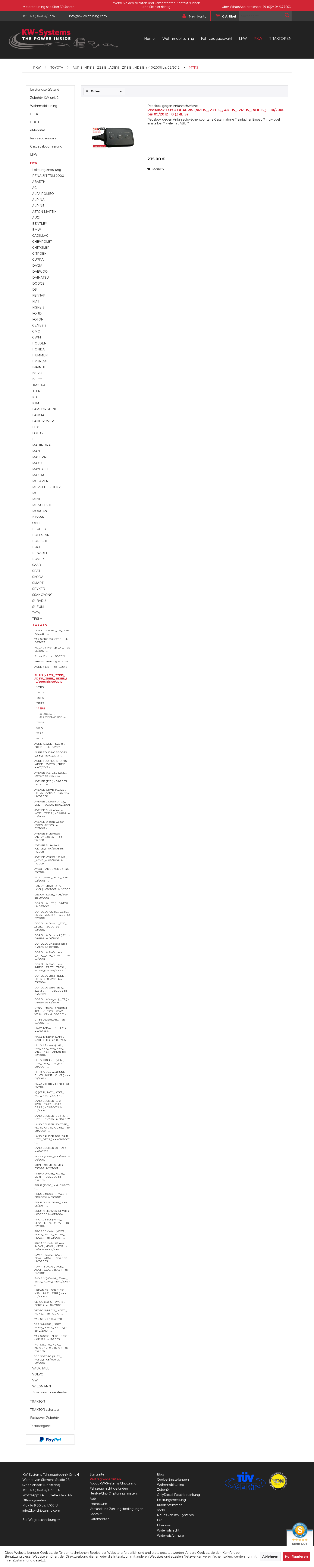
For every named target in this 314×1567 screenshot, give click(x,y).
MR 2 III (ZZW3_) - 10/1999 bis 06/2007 (52, 1158)
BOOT (34, 122)
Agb (93, 1499)
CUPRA (38, 259)
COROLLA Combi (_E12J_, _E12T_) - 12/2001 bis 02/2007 (50, 926)
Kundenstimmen (169, 1505)
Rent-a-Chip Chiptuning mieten (113, 1493)
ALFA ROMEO (43, 194)
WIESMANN (41, 1386)
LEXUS (37, 427)
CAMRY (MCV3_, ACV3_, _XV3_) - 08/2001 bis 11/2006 (52, 887)
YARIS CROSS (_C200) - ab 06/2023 (51, 640)
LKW (33, 155)
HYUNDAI (39, 361)
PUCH (37, 547)
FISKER (38, 307)
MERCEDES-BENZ (46, 487)
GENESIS (39, 325)
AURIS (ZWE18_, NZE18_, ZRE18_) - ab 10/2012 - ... (49, 745)
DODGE (38, 283)
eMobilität (37, 130)
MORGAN (39, 511)
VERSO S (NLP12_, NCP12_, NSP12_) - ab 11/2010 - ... (50, 1312)
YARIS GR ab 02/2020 (48, 1318)
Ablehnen (270, 1556)
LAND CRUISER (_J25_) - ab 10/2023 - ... (51, 632)
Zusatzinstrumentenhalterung (52, 1392)
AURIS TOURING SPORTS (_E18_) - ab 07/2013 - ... (50, 754)
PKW (34, 163)
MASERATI (40, 457)
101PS (40, 687)
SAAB (36, 565)
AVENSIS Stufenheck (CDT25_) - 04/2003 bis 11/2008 (48, 848)
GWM (36, 337)
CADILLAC (40, 236)
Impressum (98, 1504)
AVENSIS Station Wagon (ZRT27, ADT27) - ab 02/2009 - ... (49, 825)
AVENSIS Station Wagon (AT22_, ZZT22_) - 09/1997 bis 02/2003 (52, 813)
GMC (36, 331)
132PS (40, 703)
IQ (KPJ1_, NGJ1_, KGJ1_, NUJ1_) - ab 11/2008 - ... (49, 1094)
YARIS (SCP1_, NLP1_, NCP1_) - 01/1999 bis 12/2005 (51, 1337)
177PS (40, 722)
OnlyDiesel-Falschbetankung (178, 1495)
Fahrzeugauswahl (43, 138)
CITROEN (39, 254)
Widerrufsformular (170, 1535)
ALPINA (38, 200)
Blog (160, 1474)
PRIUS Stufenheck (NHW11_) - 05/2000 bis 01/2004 (51, 1212)
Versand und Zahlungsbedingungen (116, 1509)
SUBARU (39, 601)
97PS (40, 733)
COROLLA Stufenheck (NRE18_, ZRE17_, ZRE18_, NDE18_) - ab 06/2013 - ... (50, 967)
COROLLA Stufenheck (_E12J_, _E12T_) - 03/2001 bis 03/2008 (52, 955)
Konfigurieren (296, 1556)
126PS (40, 697)
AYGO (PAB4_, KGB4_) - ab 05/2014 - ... (51, 870)
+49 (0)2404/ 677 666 (44, 1490)
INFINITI (38, 367)
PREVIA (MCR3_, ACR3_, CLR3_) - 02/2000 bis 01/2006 (49, 1177)
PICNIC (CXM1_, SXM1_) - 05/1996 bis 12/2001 (49, 1166)
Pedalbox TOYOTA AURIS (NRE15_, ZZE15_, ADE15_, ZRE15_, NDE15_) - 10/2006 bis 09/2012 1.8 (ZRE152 (216, 110)
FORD (37, 313)
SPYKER (38, 589)
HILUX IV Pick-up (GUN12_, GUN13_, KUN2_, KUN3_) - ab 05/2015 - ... (52, 1075)
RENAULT (39, 553)
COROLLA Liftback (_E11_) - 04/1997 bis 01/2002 (51, 945)
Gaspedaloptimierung (46, 146)
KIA (35, 397)
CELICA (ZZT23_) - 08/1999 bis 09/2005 (51, 896)
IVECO (37, 379)
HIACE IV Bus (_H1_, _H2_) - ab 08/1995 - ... (50, 1029)
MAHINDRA (41, 445)
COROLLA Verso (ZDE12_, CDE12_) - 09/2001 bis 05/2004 (50, 979)
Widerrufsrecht (168, 1530)
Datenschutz (99, 1519)
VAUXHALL (40, 1368)
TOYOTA (39, 625)
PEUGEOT (40, 529)
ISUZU (37, 373)
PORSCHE (40, 541)
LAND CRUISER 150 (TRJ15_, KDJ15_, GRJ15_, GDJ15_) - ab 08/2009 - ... (52, 1127)
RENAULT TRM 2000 (48, 176)
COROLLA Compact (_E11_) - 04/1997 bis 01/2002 (52, 936)
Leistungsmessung (46, 170)
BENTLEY (39, 224)
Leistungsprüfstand (44, 90)
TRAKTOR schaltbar (44, 1410)
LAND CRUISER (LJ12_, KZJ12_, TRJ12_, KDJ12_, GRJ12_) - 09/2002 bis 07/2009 (48, 1105)
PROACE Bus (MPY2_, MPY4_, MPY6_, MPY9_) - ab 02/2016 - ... (51, 1222)
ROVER (38, 559)
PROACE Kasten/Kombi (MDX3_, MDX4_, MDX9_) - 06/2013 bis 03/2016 (50, 1246)
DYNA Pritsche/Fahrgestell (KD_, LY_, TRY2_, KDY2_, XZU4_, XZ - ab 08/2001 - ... (51, 1011)
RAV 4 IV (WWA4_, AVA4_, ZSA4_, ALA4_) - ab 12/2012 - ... (52, 1281)
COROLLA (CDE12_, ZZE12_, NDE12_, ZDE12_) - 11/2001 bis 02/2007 (52, 915)
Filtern (95, 91)
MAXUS (38, 463)
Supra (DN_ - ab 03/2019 (49, 656)
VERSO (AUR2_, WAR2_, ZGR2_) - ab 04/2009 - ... (50, 1303)
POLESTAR (40, 535)
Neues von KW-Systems (175, 1515)
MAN (36, 451)
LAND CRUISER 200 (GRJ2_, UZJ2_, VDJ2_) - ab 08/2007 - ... (52, 1139)
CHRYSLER (41, 248)
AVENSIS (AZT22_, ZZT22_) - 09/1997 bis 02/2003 (51, 774)
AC (34, 188)
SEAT (36, 571)
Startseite (97, 1474)
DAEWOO (40, 271)
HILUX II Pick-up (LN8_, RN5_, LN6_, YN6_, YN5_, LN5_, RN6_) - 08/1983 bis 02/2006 (50, 1050)
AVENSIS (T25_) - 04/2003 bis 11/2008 (50, 783)
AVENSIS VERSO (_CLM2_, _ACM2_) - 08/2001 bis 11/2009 (50, 860)
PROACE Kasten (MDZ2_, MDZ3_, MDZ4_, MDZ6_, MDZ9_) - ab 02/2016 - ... (50, 1234)
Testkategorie (40, 1426)
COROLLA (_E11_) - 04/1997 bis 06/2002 (51, 904)
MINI (36, 499)
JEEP (36, 391)
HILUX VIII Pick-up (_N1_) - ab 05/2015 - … (52, 649)
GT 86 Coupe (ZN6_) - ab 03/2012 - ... (49, 1021)
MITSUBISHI (41, 505)
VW (35, 1380)
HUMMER (40, 355)
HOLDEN (39, 343)
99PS (40, 738)
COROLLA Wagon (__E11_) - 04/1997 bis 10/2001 (51, 1001)
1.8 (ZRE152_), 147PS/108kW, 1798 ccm (53, 715)
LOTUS (37, 433)
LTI (34, 439)
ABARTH (38, 182)
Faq (160, 1520)
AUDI (36, 218)
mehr (161, 1510)
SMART (37, 583)
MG (35, 493)
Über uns (163, 1525)
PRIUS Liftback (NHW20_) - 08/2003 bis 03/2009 (51, 1195)
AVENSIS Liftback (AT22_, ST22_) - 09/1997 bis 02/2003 (52, 803)
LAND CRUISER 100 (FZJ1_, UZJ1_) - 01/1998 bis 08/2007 (52, 1117)
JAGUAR (38, 385)
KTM (35, 403)
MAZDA (38, 475)
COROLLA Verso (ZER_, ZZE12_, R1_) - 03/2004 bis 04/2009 (50, 990)
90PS (40, 727)
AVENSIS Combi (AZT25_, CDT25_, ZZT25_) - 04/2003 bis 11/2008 (51, 793)
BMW (36, 230)
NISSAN (38, 517)
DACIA (37, 265)
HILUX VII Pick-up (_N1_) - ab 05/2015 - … (51, 1085)
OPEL (36, 523)
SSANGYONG (42, 595)
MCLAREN (40, 481)
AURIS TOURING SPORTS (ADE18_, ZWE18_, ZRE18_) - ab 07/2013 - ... (51, 764)
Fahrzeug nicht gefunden (109, 1488)
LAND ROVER (43, 421)
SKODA (37, 577)
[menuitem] (192, 16)
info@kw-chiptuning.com (41, 1510)
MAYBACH (40, 469)
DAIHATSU (40, 277)
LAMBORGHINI (44, 409)
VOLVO (37, 1374)
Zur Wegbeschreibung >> (41, 1520)
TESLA (37, 619)
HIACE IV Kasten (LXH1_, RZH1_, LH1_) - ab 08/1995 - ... (52, 1038)
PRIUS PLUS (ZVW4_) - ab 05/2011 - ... (50, 1204)
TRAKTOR (37, 1401)
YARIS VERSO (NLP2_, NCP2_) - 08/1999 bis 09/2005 (48, 1359)
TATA (36, 613)
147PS (41, 708)
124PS (40, 692)
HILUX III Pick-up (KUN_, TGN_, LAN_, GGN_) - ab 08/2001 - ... (49, 1063)
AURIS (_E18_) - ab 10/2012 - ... (51, 668)
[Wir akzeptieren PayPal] (50, 1439)
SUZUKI (38, 607)
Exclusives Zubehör (44, 1418)
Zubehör (163, 1490)
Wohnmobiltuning (43, 106)
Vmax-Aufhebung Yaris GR (51, 661)
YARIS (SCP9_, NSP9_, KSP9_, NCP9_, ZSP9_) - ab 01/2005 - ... (51, 1348)
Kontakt (96, 1514)
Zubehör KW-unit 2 (44, 98)
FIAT (35, 301)
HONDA (38, 349)
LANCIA (38, 415)
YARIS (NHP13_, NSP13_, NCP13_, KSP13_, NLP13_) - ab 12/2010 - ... (50, 1327)
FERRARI (39, 295)
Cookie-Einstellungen (173, 1479)
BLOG (34, 114)
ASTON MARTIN (44, 212)
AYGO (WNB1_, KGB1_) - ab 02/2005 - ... (51, 879)
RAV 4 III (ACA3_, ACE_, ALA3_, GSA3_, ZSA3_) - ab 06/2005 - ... (51, 1270)
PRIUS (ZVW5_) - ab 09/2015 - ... (51, 1187)
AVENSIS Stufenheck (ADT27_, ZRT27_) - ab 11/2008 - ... (48, 837)
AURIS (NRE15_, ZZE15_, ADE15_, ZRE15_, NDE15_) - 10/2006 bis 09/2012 (51, 678)
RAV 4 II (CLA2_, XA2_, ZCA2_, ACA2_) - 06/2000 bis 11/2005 (50, 1258)
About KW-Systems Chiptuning (113, 1483)
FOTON (38, 319)
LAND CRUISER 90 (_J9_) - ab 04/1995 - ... (51, 1149)
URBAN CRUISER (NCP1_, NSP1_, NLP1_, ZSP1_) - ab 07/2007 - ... (50, 1293)
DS (34, 289)
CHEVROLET (42, 242)
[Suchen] (287, 15)
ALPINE (38, 206)
